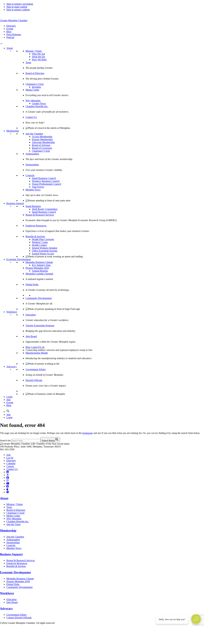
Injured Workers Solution (44, 248)
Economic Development (18, 259)
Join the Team (13, 524)
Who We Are (38, 53)
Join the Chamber (34, 133)
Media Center (32, 89)
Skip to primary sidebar (18, 9)
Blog (8, 405)
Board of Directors (35, 73)
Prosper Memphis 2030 (37, 268)
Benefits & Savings (35, 236)
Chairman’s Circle (35, 84)
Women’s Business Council (45, 181)
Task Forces (38, 186)
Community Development (39, 298)
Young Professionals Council (46, 184)
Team (28, 62)
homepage (87, 433)
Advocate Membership (43, 142)
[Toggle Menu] (1, 43)
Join (8, 399)
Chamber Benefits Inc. (37, 106)
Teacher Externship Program (40, 325)
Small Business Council (44, 178)
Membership (12, 130)
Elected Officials (34, 380)
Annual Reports (40, 270)
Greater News (39, 103)
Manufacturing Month (37, 353)
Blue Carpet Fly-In (35, 347)
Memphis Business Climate (39, 262)
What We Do (38, 56)
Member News (33, 189)
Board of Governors (42, 148)
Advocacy (11, 366)
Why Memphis (33, 100)
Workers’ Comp (40, 242)
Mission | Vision (34, 51)
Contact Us (31, 117)
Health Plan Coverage (43, 239)
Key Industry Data (41, 265)
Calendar (10, 463)
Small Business (33, 206)
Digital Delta (32, 284)
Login (9, 396)
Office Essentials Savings (44, 250)
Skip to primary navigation (19, 4)
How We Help (39, 59)
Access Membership (42, 136)
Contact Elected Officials (19, 617)
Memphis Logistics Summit (39, 273)
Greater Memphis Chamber (13, 20)
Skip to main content (16, 6)
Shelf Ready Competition (44, 209)
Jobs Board (31, 336)
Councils (30, 175)
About (9, 48)
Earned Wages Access (43, 253)
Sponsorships (32, 164)
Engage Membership (42, 139)
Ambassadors (32, 153)
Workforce (11, 311)
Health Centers (39, 245)
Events (9, 402)
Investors (36, 87)
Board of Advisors (41, 145)
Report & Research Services (40, 214)
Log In (9, 457)
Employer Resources (36, 225)
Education (31, 314)
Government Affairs (36, 369)
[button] (8, 411)
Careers (10, 466)
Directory (11, 460)
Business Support (15, 203)
